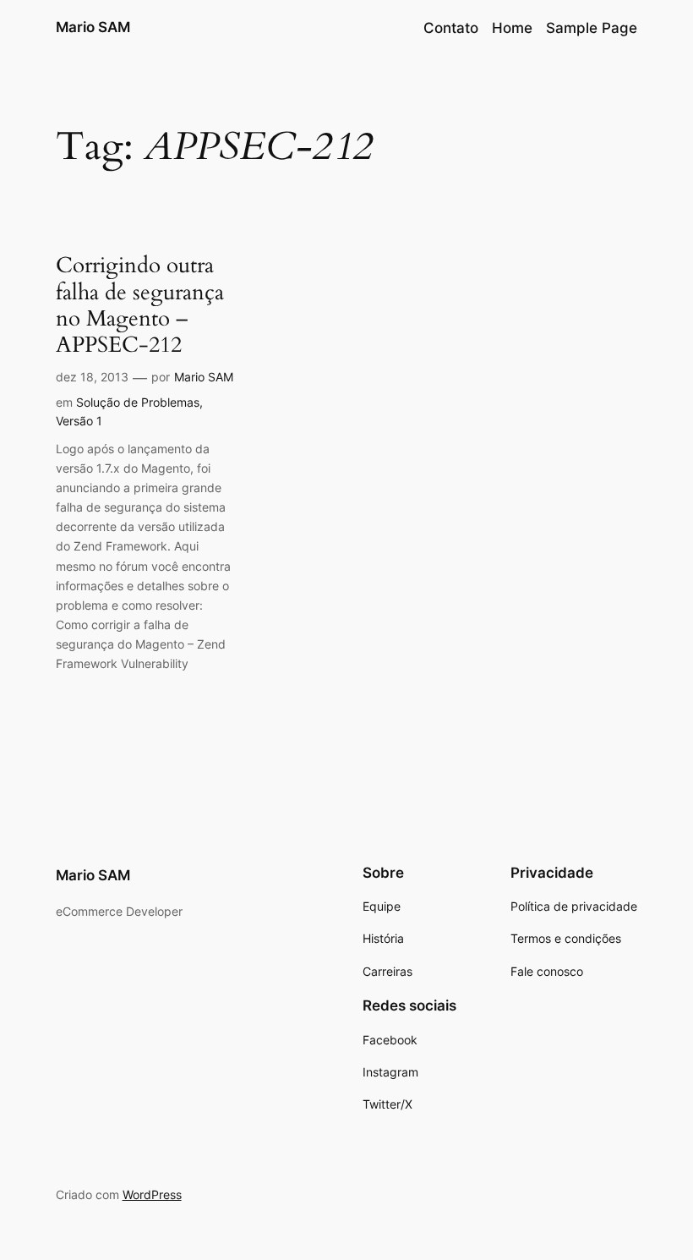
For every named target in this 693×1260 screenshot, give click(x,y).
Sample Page (591, 27)
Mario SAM (93, 27)
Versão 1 (79, 421)
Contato (450, 27)
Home (512, 27)
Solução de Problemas (137, 402)
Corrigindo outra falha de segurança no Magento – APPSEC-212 (140, 305)
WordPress (152, 1194)
